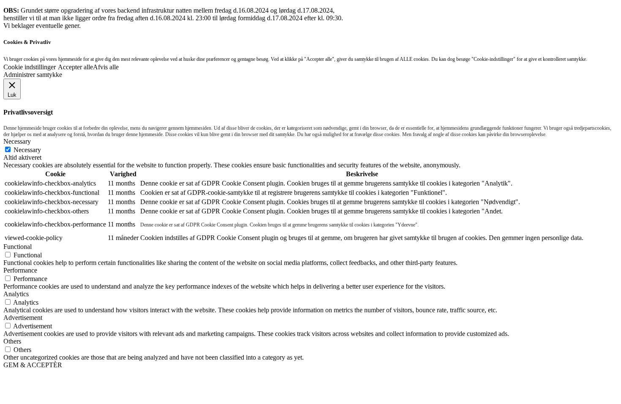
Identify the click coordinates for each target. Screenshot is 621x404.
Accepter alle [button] (75, 67)
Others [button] (12, 341)
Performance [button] (20, 270)
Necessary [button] (17, 141)
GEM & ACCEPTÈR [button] (32, 365)
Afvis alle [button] (106, 67)
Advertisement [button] (22, 317)
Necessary (27, 149)
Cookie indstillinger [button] (29, 67)
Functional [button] (17, 246)
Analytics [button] (16, 294)
